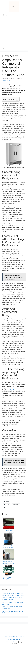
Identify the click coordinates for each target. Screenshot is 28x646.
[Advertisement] (14, 31)
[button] (3, 48)
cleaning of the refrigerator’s (15, 390)
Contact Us (12, 636)
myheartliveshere (13, 642)
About (5, 636)
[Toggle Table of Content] (16, 99)
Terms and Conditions (14, 639)
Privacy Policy (20, 636)
